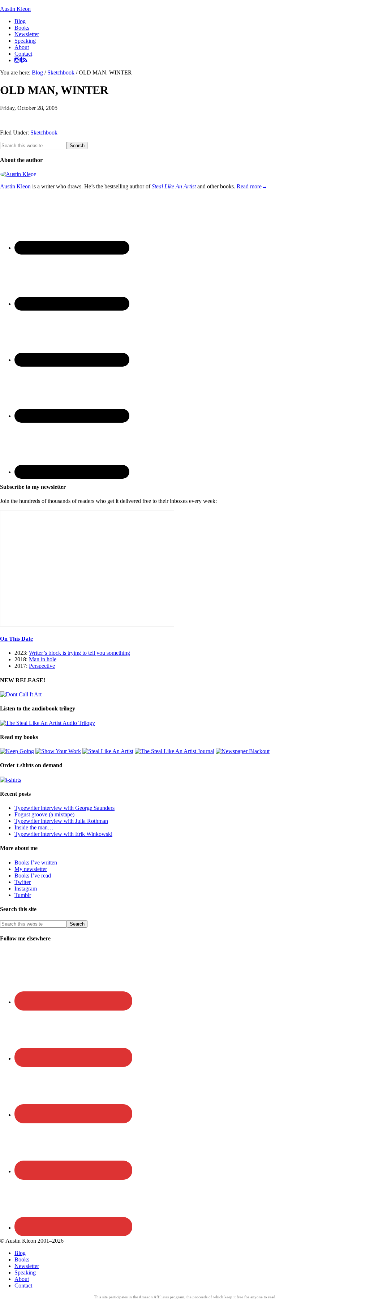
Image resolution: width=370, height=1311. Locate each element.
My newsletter (30, 869)
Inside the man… (33, 827)
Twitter (22, 882)
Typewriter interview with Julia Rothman (61, 821)
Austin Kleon (15, 9)
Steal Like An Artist (174, 186)
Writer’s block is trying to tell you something (79, 653)
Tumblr (22, 895)
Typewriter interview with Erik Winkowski (63, 834)
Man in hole (42, 659)
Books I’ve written (35, 862)
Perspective (42, 666)
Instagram (25, 888)
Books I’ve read (32, 875)
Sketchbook (43, 132)
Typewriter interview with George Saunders (64, 808)
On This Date (16, 639)
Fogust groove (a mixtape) (44, 814)
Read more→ (252, 186)
